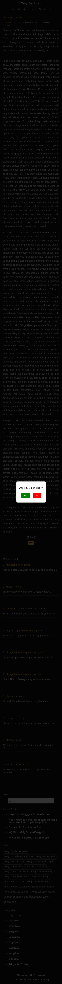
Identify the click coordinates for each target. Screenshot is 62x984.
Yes (25, 496)
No (37, 496)
